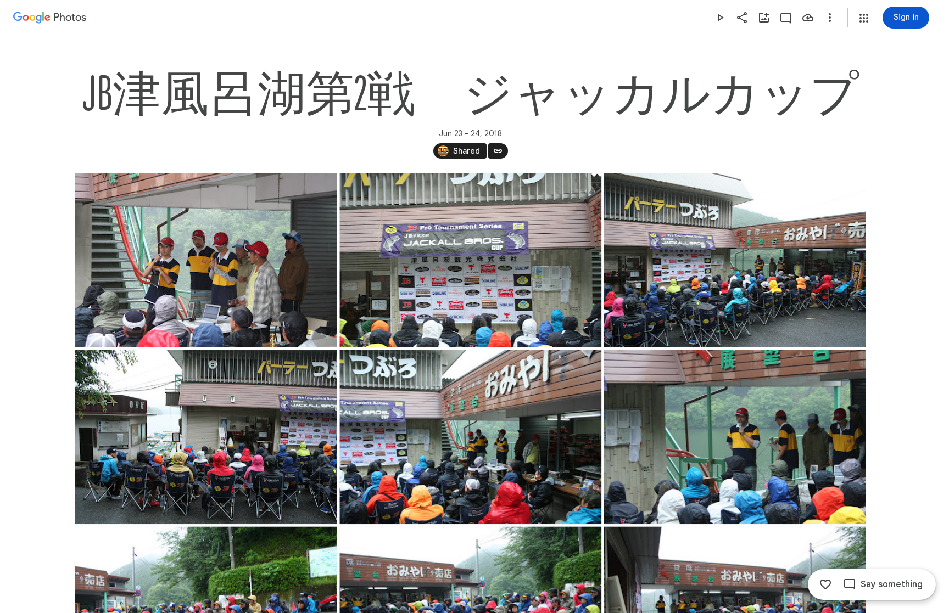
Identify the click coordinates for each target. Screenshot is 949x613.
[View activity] (786, 18)
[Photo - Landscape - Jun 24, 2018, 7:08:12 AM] (470, 437)
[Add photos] (764, 18)
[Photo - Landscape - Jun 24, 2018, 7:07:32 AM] (206, 260)
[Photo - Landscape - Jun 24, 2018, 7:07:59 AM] (206, 437)
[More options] (830, 18)
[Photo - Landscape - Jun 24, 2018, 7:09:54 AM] (735, 437)
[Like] (825, 584)
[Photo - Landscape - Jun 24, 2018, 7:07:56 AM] (735, 260)
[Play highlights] (720, 17)
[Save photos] (808, 18)
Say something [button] (892, 584)
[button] (864, 18)
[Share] (742, 18)
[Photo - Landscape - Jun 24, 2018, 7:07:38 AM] (470, 260)
